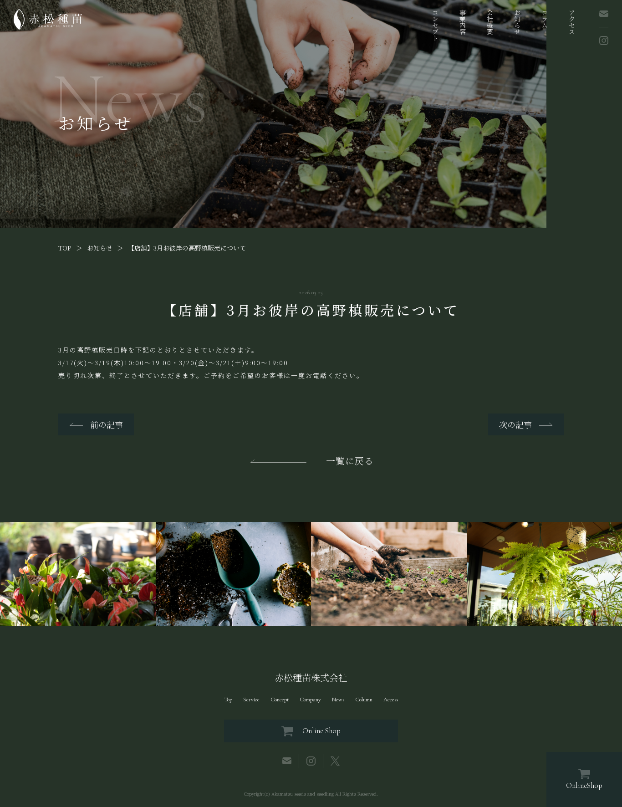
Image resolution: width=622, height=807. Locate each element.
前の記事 (106, 424)
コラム (544, 18)
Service (251, 699)
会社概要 (490, 22)
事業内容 (462, 22)
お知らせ (517, 22)
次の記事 (515, 424)
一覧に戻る (350, 461)
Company (310, 699)
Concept (279, 699)
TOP (64, 247)
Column (363, 699)
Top (228, 699)
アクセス (571, 22)
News (338, 699)
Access (390, 699)
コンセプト (435, 25)
